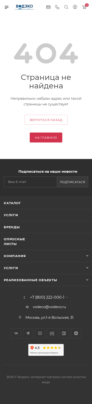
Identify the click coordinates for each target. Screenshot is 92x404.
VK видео (64, 333)
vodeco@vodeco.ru (49, 307)
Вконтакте (16, 333)
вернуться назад (46, 120)
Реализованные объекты (30, 280)
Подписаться (72, 182)
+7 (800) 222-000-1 (47, 297)
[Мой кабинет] (75, 7)
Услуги (11, 215)
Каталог (12, 203)
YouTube (40, 333)
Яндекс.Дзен (76, 333)
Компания (15, 256)
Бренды (12, 227)
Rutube (52, 333)
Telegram (28, 333)
